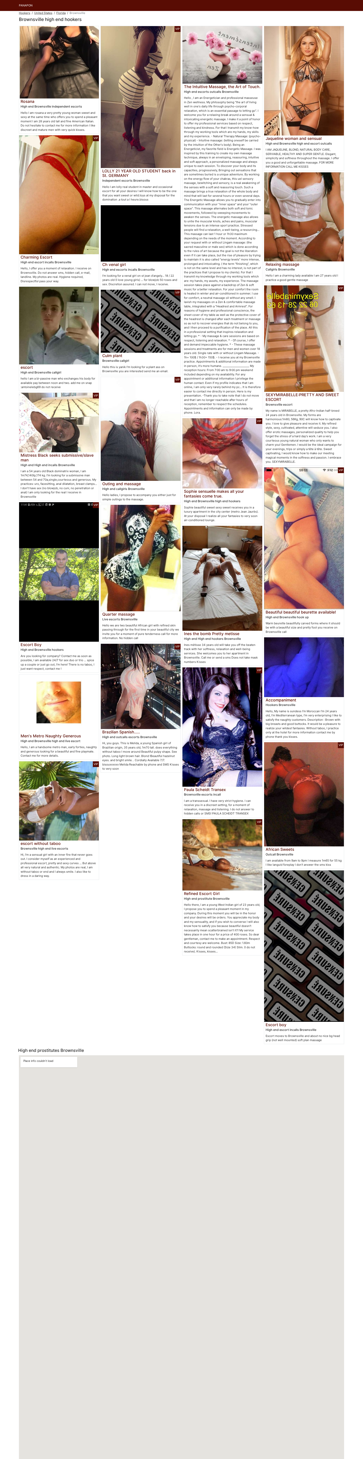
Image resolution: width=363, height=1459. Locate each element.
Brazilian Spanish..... (121, 732)
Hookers (24, 13)
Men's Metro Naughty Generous (51, 736)
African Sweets (280, 849)
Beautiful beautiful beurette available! (301, 612)
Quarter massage (118, 614)
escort (27, 367)
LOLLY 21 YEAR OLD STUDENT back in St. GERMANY (138, 173)
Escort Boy (31, 644)
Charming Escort (36, 257)
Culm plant (112, 355)
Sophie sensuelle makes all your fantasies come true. (214, 493)
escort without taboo (41, 843)
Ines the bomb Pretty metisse (211, 633)
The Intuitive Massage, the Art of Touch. (222, 86)
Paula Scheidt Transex (205, 789)
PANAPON (26, 5)
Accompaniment (281, 700)
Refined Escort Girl (202, 893)
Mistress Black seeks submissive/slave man (57, 457)
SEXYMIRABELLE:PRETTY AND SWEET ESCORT (302, 397)
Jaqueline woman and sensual (294, 138)
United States (43, 13)
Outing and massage (121, 483)
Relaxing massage (282, 264)
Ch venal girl (114, 264)
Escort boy (276, 1024)
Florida (61, 13)
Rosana (27, 101)
